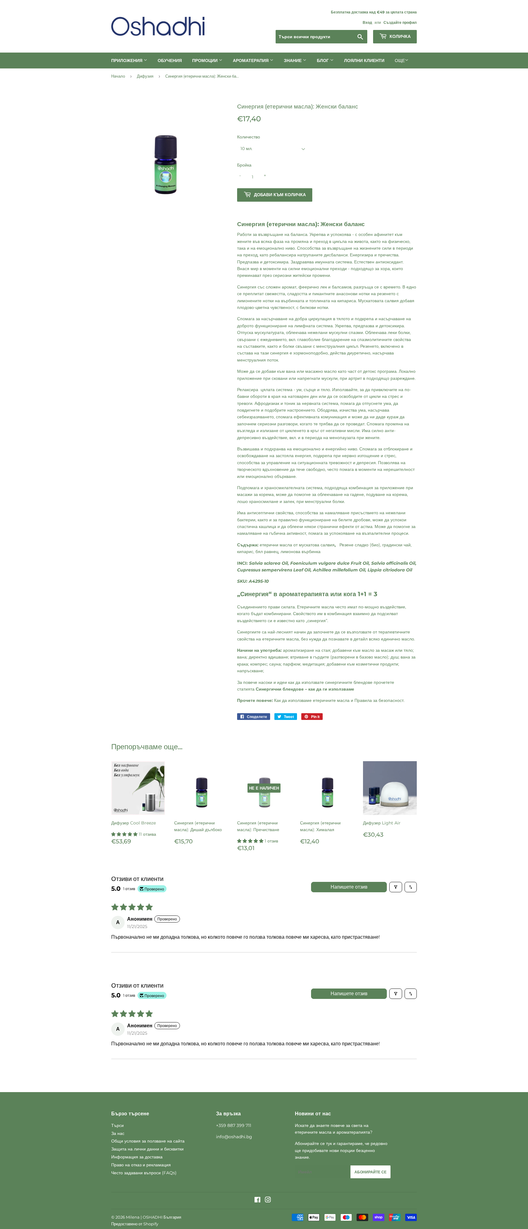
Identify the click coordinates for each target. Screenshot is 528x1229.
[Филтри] (395, 887)
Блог (323, 60)
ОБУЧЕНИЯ (170, 60)
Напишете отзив (349, 887)
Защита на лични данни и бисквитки (147, 1149)
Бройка (244, 165)
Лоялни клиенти (364, 60)
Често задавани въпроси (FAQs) (144, 1173)
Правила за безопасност (379, 700)
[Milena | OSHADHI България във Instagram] (268, 1200)
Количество (248, 137)
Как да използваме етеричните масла (312, 700)
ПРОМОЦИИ (205, 60)
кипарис (245, 551)
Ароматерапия (251, 60)
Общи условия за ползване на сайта (148, 1141)
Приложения (127, 60)
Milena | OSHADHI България (153, 1217)
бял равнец (266, 551)
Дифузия (145, 76)
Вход (367, 22)
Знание (293, 60)
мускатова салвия (317, 545)
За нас (117, 1133)
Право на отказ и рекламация (141, 1165)
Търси (117, 1125)
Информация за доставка (137, 1157)
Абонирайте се (370, 1172)
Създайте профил (400, 22)
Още (400, 60)
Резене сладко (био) (359, 545)
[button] (125, 834)
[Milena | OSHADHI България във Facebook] (257, 1200)
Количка (399, 36)
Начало (118, 76)
